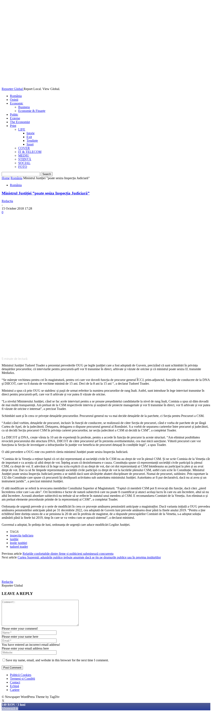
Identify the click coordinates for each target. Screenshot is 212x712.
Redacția (7, 201)
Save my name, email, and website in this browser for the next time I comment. (57, 660)
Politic (14, 114)
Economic (16, 103)
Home (6, 178)
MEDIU (23, 155)
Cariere (14, 690)
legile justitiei (18, 543)
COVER (24, 148)
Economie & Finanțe (31, 111)
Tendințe (32, 140)
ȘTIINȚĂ (24, 159)
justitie (14, 539)
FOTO (22, 166)
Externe (15, 118)
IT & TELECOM (29, 152)
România (16, 96)
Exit (29, 137)
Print (13, 125)
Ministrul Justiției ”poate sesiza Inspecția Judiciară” (46, 193)
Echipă (14, 686)
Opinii (14, 99)
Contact (15, 682)
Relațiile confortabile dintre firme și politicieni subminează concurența (68, 553)
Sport (30, 144)
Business (24, 107)
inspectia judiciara (21, 535)
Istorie (30, 133)
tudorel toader (19, 546)
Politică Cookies (20, 675)
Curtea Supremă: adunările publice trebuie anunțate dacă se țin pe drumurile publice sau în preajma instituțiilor (89, 557)
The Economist (20, 122)
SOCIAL (24, 163)
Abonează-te (10, 708)
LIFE (21, 129)
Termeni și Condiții (22, 678)
